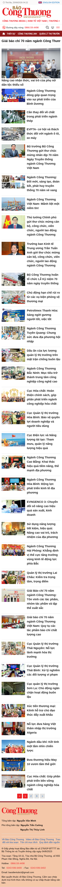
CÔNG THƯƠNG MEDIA (14, 21)
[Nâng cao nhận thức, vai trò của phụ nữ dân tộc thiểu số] (31, 61)
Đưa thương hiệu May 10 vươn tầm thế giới (42, 762)
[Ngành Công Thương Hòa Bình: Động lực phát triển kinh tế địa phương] (13, 484)
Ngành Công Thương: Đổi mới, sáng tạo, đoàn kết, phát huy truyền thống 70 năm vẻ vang (43, 184)
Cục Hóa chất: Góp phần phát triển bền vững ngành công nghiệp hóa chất (43, 783)
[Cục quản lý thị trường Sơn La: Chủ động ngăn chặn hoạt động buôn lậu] (13, 688)
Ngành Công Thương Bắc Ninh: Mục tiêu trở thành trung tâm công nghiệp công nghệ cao (42, 375)
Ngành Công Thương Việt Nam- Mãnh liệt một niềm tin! (43, 204)
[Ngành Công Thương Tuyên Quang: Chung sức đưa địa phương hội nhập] (13, 333)
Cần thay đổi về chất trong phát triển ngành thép (42, 116)
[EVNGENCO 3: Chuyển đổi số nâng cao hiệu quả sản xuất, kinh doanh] (13, 506)
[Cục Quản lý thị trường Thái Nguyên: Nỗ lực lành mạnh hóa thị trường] (13, 648)
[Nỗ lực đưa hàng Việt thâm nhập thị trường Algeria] (13, 728)
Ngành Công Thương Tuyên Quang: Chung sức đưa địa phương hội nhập (43, 335)
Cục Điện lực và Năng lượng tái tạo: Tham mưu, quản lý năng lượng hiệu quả (41, 442)
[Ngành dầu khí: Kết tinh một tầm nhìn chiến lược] (13, 746)
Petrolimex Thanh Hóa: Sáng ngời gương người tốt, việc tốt (42, 315)
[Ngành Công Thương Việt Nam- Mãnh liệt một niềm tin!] (13, 204)
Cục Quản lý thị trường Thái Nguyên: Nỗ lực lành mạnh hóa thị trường (42, 650)
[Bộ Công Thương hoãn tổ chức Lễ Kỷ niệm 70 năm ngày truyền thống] (13, 279)
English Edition (51, 2)
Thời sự (11, 34)
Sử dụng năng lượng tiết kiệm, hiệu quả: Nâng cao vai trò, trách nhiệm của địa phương (42, 530)
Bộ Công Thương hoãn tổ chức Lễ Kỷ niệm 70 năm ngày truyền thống (43, 279)
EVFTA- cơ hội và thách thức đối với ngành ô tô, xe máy (43, 134)
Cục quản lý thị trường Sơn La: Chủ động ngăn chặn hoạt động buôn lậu (43, 690)
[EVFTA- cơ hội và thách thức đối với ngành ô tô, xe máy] (13, 133)
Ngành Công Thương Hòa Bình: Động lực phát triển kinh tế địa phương (41, 486)
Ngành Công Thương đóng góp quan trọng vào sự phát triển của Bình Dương (41, 97)
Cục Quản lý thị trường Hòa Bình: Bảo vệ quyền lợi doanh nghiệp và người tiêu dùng (43, 419)
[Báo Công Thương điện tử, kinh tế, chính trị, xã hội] (26, 11)
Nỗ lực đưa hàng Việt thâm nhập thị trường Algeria (41, 728)
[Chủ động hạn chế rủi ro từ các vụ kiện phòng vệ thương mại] (13, 297)
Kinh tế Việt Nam (37, 21)
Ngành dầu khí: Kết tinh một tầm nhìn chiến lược (43, 746)
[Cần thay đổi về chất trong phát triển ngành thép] (13, 116)
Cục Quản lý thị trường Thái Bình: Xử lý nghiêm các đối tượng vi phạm (43, 670)
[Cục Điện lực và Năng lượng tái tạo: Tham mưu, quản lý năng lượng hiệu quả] (13, 439)
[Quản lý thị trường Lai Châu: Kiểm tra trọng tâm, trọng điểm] (13, 577)
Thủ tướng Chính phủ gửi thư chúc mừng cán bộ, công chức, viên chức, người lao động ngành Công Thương (43, 226)
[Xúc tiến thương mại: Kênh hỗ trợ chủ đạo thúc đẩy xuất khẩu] (13, 710)
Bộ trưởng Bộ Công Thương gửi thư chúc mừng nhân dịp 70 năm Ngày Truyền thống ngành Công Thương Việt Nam (42, 157)
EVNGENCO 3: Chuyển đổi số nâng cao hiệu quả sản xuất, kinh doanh (42, 508)
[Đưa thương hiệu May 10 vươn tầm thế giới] (13, 764)
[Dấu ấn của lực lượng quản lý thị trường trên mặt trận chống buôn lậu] (13, 355)
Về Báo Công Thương (13, 839)
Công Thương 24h (27, 34)
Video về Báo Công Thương (40, 839)
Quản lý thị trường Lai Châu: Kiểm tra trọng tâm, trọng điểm (42, 577)
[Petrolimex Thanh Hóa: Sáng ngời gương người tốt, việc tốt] (13, 315)
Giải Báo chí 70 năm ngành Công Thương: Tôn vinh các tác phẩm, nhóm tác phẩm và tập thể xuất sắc (43, 599)
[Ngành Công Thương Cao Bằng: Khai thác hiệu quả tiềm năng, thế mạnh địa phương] (13, 462)
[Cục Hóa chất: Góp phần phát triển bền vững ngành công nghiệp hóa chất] (13, 781)
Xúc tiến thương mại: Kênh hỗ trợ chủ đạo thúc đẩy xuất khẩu (41, 710)
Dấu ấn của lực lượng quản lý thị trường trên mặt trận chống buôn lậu (43, 355)
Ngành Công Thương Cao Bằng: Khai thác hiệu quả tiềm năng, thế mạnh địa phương (43, 464)
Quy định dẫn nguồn (49, 842)
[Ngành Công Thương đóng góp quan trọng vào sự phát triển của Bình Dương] (13, 95)
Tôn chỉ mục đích (29, 842)
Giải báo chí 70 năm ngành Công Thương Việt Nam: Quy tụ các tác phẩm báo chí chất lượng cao (42, 626)
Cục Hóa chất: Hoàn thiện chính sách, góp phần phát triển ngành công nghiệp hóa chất (42, 397)
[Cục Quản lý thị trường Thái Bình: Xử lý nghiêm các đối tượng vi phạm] (13, 670)
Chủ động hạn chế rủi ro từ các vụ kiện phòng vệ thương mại (43, 297)
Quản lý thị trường (50, 34)
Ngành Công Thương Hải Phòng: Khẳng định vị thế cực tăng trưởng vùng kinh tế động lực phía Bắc (43, 555)
